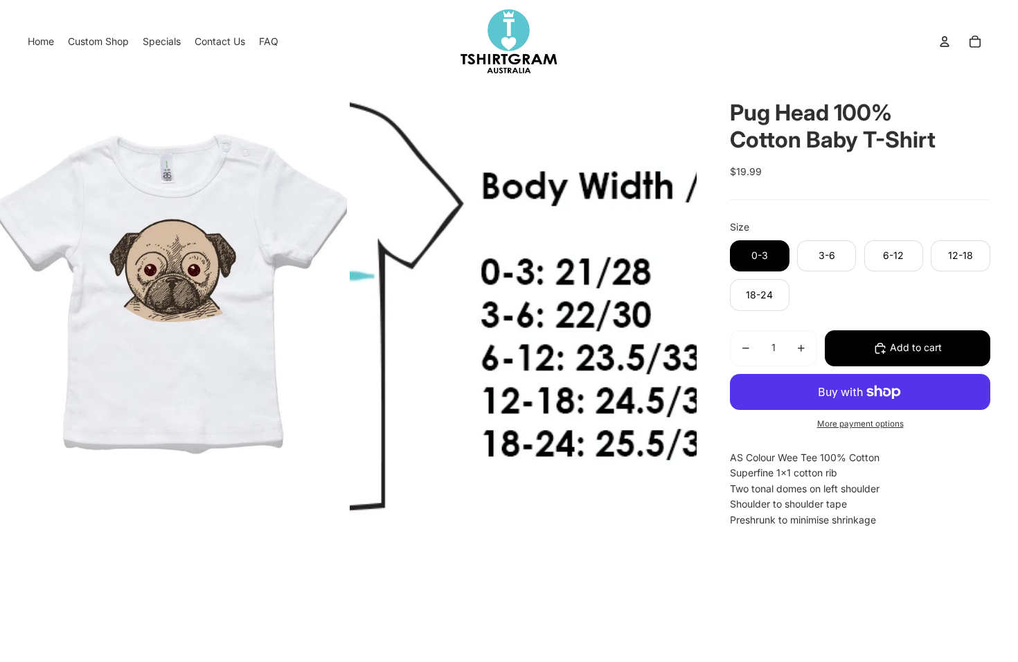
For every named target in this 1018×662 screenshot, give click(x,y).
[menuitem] (41, 41)
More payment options (860, 424)
